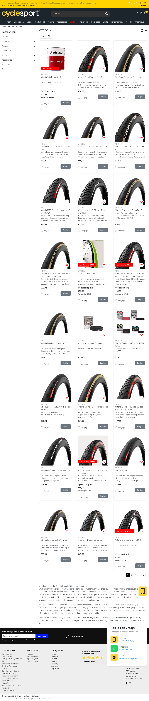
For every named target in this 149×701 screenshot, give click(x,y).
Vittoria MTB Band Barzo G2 (90, 540)
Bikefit (105, 22)
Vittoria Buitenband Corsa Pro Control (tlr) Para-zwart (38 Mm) (130, 211)
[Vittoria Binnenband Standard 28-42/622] (130, 323)
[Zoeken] (106, 13)
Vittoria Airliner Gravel (87, 273)
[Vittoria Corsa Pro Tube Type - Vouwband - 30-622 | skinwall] (56, 254)
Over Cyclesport (8, 656)
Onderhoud (139, 22)
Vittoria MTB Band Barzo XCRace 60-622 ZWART (55, 211)
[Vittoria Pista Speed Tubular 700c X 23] (93, 127)
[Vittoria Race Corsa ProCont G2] (56, 520)
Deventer (5, 668)
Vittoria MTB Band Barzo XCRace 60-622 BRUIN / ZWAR (130, 408)
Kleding (54, 659)
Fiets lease (95, 22)
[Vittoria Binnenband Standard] (93, 323)
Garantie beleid (25, 699)
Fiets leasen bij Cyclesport (11, 678)
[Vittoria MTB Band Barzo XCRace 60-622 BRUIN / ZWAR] (130, 387)
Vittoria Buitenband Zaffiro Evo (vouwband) (55, 408)
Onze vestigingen (8, 690)
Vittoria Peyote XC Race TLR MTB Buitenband (93, 471)
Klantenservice (117, 22)
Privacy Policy (6, 683)
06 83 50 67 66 (125, 649)
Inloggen (30, 654)
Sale (3, 69)
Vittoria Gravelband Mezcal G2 (128, 540)
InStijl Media (34, 696)
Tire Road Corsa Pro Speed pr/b (128, 77)
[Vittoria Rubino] (130, 451)
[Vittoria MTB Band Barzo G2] (93, 520)
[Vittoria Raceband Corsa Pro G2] (56, 323)
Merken (11, 27)
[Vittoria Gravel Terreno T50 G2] (93, 57)
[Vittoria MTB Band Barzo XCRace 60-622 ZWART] (56, 190)
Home (4, 27)
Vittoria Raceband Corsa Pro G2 (54, 343)
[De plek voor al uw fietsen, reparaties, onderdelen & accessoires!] (21, 13)
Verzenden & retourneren (11, 685)
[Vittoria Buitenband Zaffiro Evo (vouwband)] (56, 387)
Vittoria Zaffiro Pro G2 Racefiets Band (55, 471)
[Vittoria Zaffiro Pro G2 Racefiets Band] (56, 451)
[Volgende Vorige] (144, 575)
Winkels (128, 22)
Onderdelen (55, 656)
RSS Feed (46, 699)
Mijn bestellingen (33, 656)
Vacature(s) (6, 688)
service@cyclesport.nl (128, 658)
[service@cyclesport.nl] (114, 657)
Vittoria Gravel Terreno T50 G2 (90, 77)
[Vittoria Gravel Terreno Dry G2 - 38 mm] (130, 127)
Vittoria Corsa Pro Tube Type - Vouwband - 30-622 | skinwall (56, 275)
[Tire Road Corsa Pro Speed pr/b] (130, 57)
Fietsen (54, 654)
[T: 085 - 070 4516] (114, 639)
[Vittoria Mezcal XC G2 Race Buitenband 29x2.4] (93, 190)
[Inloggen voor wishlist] (67, 68)
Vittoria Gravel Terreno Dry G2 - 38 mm (129, 148)
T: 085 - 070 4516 (126, 641)
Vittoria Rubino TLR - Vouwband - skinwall (93, 408)
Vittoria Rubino (121, 470)
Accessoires (55, 666)
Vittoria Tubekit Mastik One (52, 77)
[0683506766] (114, 648)
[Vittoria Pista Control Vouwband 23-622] (56, 127)
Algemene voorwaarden (10, 676)
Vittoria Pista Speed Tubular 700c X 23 (92, 148)
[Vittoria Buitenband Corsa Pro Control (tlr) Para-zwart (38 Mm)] (130, 190)
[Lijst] (145, 30)
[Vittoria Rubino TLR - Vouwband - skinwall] (93, 387)
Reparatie (55, 668)
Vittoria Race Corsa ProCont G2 (54, 540)
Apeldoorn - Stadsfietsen (11, 664)
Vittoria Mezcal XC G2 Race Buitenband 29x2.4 (93, 211)
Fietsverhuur (83, 22)
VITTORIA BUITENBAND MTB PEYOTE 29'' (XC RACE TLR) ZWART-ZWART (130, 275)
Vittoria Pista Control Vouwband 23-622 (55, 148)
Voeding (54, 664)
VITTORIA (19, 27)
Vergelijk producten (34, 661)
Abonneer (41, 636)
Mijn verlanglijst (32, 659)
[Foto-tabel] (142, 30)
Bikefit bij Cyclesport (9, 666)
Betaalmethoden (8, 681)
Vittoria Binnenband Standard (90, 343)
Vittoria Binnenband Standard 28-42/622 (129, 344)
